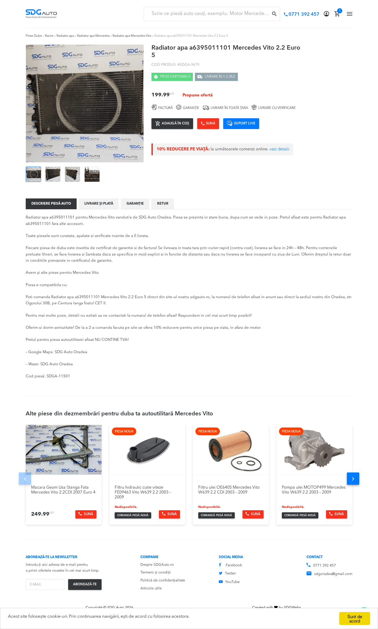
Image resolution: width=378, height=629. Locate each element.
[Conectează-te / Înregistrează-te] (326, 14)
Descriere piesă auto (51, 203)
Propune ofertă (198, 95)
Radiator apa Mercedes (93, 36)
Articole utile (151, 588)
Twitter (230, 573)
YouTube (232, 582)
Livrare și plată (98, 203)
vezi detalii (279, 149)
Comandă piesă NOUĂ (133, 515)
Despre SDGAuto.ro (157, 565)
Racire (49, 36)
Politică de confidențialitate (162, 580)
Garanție (135, 203)
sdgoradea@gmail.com (333, 574)
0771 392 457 (324, 565)
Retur (162, 203)
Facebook (234, 565)
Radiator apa (65, 36)
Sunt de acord (354, 618)
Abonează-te (85, 584)
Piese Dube (34, 36)
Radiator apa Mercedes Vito (132, 36)
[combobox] (212, 14)
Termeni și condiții (155, 572)
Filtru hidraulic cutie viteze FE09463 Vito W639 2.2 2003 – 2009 (143, 492)
